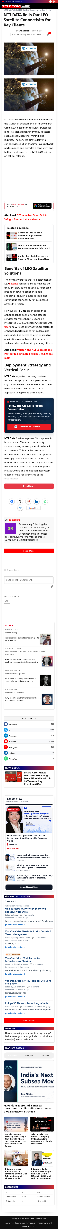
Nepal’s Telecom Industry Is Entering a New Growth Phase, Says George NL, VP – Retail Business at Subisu (15, 1140)
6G (7, 1192)
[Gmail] (28, 501)
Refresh (10, 901)
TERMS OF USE (44, 1223)
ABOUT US (9, 1223)
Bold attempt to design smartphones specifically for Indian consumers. (20, 679)
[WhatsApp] (45, 501)
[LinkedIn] (36, 501)
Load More (29, 551)
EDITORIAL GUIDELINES (26, 1223)
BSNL (24, 1196)
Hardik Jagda (11, 629)
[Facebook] (11, 501)
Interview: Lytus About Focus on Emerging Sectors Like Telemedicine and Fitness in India (16, 1174)
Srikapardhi (24, 30)
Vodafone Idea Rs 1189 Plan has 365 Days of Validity (28, 982)
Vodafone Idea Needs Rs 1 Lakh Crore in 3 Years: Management (28, 933)
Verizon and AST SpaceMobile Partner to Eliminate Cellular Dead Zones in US (28, 354)
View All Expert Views (29, 887)
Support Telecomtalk (13, 2)
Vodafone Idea (43, 1196)
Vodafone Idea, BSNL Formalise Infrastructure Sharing (22, 960)
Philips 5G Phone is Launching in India (26, 1003)
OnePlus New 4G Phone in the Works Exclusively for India (25, 910)
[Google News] (33, 508)
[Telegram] (20, 508)
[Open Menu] (53, 6)
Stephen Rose (12, 689)
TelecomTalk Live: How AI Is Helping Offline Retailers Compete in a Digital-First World (41, 1139)
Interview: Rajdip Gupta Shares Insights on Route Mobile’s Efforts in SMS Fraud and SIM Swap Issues (42, 1174)
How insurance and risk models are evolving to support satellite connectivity (22, 660)
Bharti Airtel (11, 1196)
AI (22, 1201)
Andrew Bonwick (14, 648)
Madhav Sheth (12, 670)
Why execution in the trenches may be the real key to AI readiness (23, 699)
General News (43, 1201)
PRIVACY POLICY (29, 1226)
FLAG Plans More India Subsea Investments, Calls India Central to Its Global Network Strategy (28, 1108)
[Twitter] (20, 501)
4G (38, 1192)
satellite (13, 283)
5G (23, 1192)
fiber (7, 326)
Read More (29, 486)
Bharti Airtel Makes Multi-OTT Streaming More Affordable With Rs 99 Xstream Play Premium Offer (38, 778)
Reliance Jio (10, 1201)
